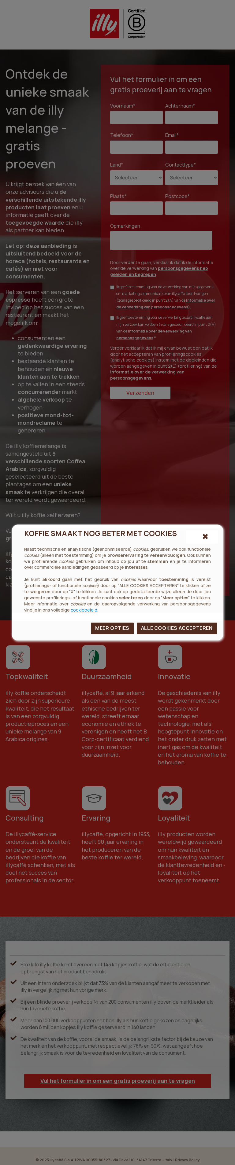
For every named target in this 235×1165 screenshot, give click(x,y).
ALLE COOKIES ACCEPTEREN (177, 628)
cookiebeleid (84, 610)
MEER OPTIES (112, 628)
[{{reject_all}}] (202, 537)
